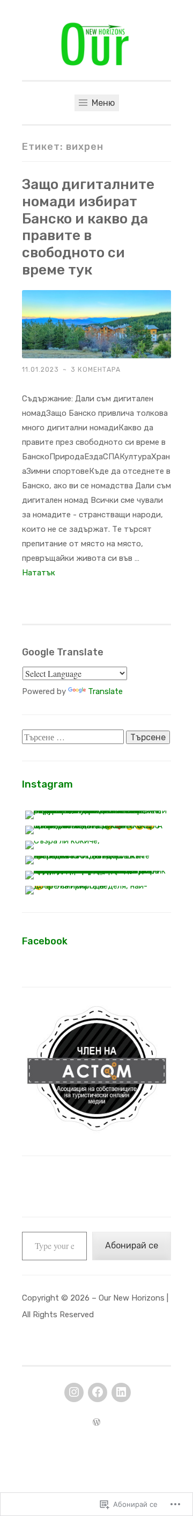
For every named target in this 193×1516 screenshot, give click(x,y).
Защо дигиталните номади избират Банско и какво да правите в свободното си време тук (88, 227)
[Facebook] (97, 1392)
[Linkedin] (121, 1392)
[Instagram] (74, 1392)
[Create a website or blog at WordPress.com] (96, 1423)
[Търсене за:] (74, 737)
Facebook (45, 941)
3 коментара (96, 369)
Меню (102, 103)
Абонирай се (131, 1245)
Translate (105, 691)
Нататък (38, 572)
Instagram (47, 784)
